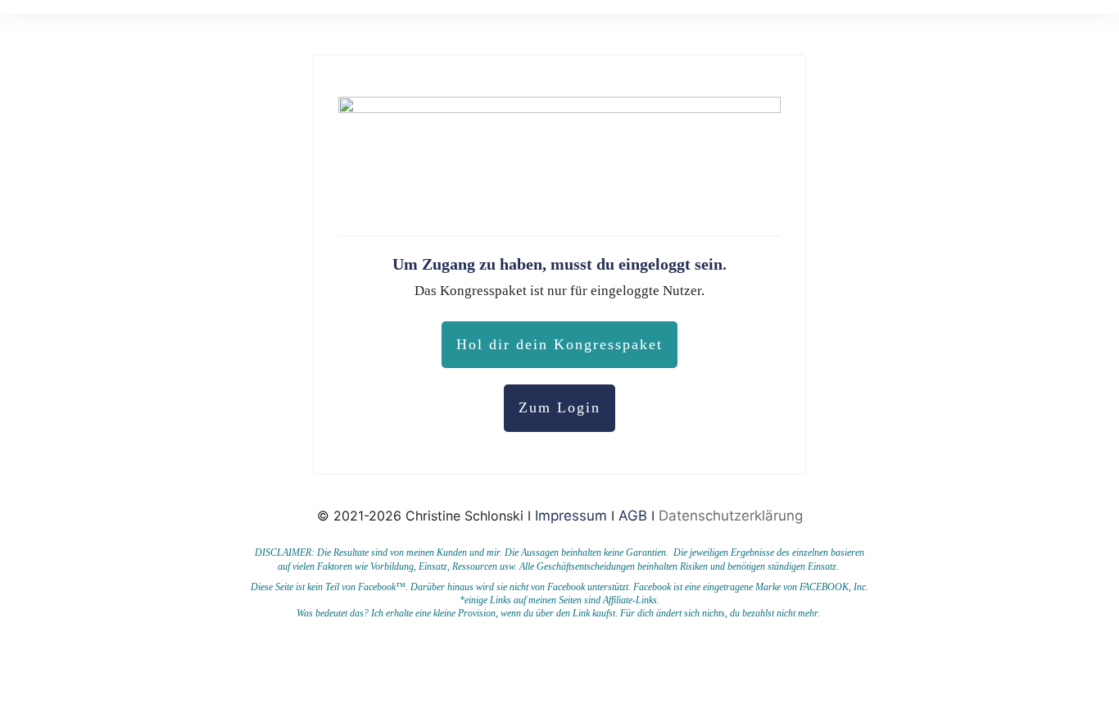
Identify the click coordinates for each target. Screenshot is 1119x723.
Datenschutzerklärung (731, 515)
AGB (632, 515)
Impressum (573, 515)
